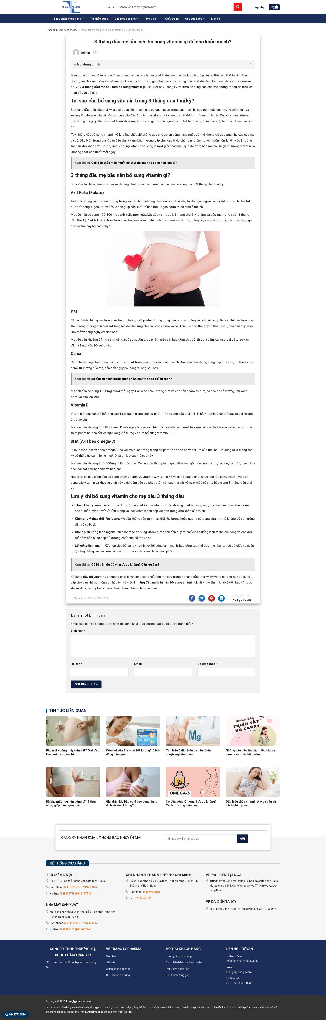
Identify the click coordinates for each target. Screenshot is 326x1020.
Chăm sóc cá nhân (126, 18)
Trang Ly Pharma (177, 87)
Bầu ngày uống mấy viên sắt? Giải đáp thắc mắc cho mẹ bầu (72, 752)
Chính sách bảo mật (118, 968)
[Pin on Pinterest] (211, 598)
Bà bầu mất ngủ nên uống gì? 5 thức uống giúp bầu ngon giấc (71, 803)
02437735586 (17, 1014)
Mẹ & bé (151, 18)
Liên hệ (110, 962)
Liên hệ (215, 18)
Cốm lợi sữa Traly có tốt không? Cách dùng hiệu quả (133, 752)
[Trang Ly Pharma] (70, 7)
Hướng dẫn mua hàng (179, 956)
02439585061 (71, 923)
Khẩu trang (172, 18)
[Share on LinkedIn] (221, 598)
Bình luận (78, 630)
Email (138, 664)
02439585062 (90, 923)
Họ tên (76, 664)
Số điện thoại (208, 664)
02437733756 (90, 887)
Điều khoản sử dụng (118, 975)
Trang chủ (51, 30)
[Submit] (238, 7)
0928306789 (67, 893)
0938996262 (67, 929)
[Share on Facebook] (192, 598)
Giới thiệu (112, 956)
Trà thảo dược (99, 18)
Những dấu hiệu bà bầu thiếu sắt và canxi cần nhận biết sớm (250, 752)
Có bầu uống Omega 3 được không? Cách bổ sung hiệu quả (191, 803)
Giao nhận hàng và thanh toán (184, 962)
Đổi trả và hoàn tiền (177, 968)
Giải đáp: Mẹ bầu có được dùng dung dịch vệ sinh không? (131, 803)
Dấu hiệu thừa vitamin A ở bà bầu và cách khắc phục (251, 803)
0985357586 (83, 893)
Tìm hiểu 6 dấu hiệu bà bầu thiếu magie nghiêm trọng (188, 752)
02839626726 (143, 898)
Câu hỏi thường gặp (177, 975)
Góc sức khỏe (193, 18)
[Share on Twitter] (201, 598)
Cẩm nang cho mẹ (67, 30)
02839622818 (151, 891)
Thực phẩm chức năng (67, 18)
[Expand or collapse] (251, 64)
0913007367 (83, 929)
